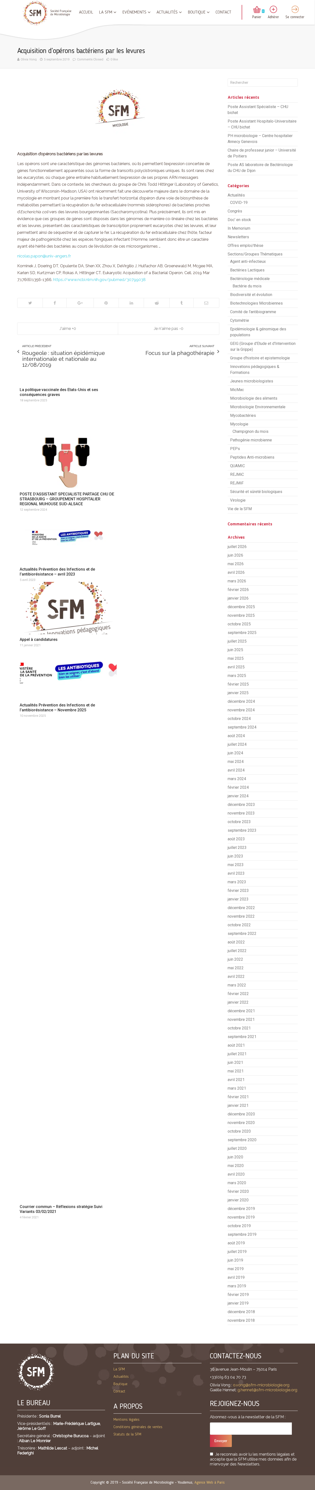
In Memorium (239, 228)
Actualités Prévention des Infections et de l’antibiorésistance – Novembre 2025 (57, 707)
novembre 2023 (241, 813)
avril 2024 (236, 770)
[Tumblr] (181, 303)
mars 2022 (237, 985)
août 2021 (236, 1045)
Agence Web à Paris (209, 1483)
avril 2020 (236, 1174)
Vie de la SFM (240, 508)
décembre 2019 (241, 1208)
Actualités (167, 12)
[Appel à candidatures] (68, 608)
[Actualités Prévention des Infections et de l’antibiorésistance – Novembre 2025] (68, 673)
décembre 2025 (241, 606)
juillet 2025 (237, 641)
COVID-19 (239, 202)
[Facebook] (54, 303)
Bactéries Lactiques (247, 270)
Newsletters (238, 237)
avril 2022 (236, 976)
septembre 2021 (242, 1036)
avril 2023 (236, 873)
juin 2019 (235, 1260)
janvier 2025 (238, 692)
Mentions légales (126, 1420)
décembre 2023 (241, 804)
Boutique (196, 12)
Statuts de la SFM (127, 1434)
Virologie (238, 500)
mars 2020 (237, 1183)
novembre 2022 (241, 916)
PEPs (235, 448)
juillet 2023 (237, 847)
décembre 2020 (241, 1114)
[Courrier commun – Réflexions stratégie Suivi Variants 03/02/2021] (68, 960)
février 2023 (238, 890)
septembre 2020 (242, 1140)
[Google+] (79, 303)
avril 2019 (236, 1277)
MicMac (237, 389)
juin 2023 (235, 856)
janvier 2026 (238, 598)
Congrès (235, 211)
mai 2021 (236, 1071)
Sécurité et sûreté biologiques (256, 491)
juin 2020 (235, 1157)
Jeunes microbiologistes (251, 381)
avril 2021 (236, 1079)
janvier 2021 (238, 1105)
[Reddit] (156, 303)
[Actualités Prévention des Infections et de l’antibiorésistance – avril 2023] (68, 538)
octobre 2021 (239, 1028)
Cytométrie (239, 320)
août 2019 (236, 1243)
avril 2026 (236, 572)
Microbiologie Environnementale (257, 407)
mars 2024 (237, 778)
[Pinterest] (106, 303)
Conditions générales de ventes (137, 1427)
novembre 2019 (241, 1217)
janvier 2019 (238, 1303)
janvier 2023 (238, 899)
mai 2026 (236, 564)
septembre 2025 (242, 632)
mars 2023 (237, 882)
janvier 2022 (238, 1002)
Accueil (86, 12)
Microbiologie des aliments (253, 398)
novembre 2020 (241, 1122)
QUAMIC (237, 466)
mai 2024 (236, 761)
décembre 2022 (241, 907)
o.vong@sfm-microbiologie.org (261, 1385)
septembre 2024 (242, 727)
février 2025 (238, 684)
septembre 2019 (242, 1234)
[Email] (206, 303)
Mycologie (239, 424)
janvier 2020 (238, 1200)
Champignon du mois (250, 431)
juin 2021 (235, 1062)
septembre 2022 (242, 933)
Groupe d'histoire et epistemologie (260, 358)
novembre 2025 (241, 615)
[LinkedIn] (131, 303)
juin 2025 (235, 649)
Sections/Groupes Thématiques (255, 254)
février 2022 (238, 993)
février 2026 (238, 589)
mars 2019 (237, 1286)
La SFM (105, 12)
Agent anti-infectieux (248, 261)
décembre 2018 (241, 1311)
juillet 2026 (237, 546)
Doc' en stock (239, 219)
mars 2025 (237, 675)
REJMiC (237, 474)
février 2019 (238, 1294)
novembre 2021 (241, 1019)
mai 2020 (236, 1165)
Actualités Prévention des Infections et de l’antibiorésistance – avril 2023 (57, 571)
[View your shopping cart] (257, 10)
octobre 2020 (239, 1131)
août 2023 (236, 839)
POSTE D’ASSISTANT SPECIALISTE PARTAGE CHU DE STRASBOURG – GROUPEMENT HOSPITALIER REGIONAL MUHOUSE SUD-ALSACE (67, 499)
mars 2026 (237, 581)
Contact (223, 12)
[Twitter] (30, 303)
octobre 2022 (239, 925)
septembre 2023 (242, 830)
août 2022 (236, 942)
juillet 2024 (237, 744)
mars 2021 (237, 1088)
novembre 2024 (241, 710)
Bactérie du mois (247, 286)
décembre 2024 (241, 701)
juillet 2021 (237, 1054)
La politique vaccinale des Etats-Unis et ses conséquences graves (59, 392)
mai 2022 (236, 968)
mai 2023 (236, 864)
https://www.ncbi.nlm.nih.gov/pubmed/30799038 (99, 279)
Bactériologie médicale (250, 278)
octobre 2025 (239, 624)
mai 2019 (236, 1268)
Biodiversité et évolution (251, 294)
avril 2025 (236, 667)
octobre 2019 (239, 1225)
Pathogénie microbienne (251, 440)
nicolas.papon (44, 256)
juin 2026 (235, 555)
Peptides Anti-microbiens (252, 457)
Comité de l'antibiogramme (253, 311)
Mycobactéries (243, 415)
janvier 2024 (238, 796)
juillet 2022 (237, 950)
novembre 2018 (241, 1320)
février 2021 (238, 1097)
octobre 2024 (239, 718)
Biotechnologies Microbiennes (256, 303)
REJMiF (237, 483)
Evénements (134, 12)
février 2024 (238, 787)
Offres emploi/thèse (245, 245)
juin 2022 (235, 959)
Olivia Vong (29, 59)
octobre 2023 (239, 821)
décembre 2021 (241, 1011)
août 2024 (236, 735)
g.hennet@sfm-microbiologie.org (267, 1390)
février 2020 (238, 1191)
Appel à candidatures (39, 639)
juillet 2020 (237, 1148)
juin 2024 (235, 753)
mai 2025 (236, 658)
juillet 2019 (237, 1251)
